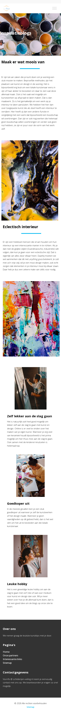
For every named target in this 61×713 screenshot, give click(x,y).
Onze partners (10, 655)
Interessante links (12, 659)
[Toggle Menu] (54, 8)
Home (6, 651)
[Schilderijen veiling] (6, 8)
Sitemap (7, 662)
